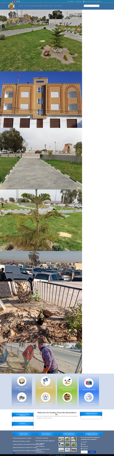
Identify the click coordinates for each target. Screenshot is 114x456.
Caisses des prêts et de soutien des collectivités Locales (28, 444)
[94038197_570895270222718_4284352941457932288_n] (61, 439)
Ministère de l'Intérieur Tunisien (21, 441)
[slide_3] (68, 444)
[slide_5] (61, 449)
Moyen (84, 444)
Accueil (21, 6)
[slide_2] (61, 444)
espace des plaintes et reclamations (67, 389)
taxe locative (67, 404)
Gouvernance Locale (37, 6)
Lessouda (27, 6)
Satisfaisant (85, 446)
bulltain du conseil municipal (22, 389)
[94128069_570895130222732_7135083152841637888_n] (68, 439)
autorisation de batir (22, 404)
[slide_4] (74, 444)
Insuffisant (85, 448)
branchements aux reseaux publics (45, 405)
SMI (54, 455)
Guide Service (58, 6)
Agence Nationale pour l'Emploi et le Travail (25, 447)
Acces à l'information (45, 388)
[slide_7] (74, 449)
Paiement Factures (89, 404)
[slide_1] (74, 439)
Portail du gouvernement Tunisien (22, 438)
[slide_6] (68, 449)
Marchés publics (48, 6)
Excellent (84, 442)
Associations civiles (88, 389)
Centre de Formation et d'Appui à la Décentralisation (27, 450)
